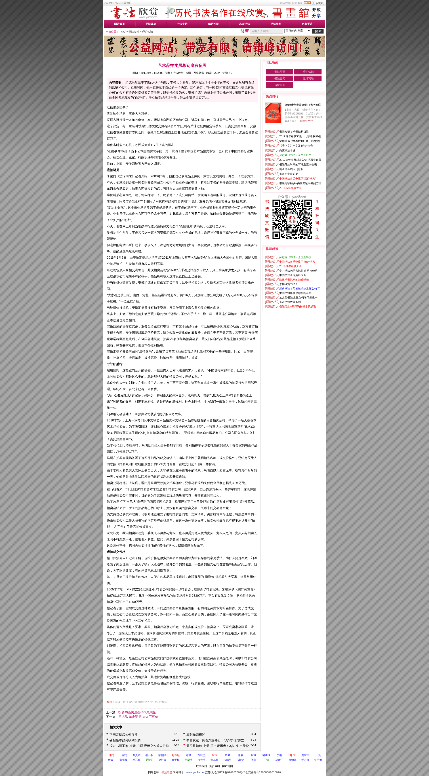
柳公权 (149, 755)
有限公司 (120, 702)
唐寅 (110, 759)
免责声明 (214, 766)
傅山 (253, 759)
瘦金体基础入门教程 (291, 169)
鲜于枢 (176, 759)
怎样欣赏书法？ (288, 284)
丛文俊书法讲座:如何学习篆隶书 (298, 297)
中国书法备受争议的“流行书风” (297, 178)
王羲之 (111, 755)
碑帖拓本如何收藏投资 (125, 740)
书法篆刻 (150, 23)
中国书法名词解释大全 (292, 275)
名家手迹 (307, 23)
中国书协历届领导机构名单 (295, 293)
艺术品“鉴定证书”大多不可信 (138, 717)
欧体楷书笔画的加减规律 (294, 279)
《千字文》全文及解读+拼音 (296, 145)
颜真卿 (136, 755)
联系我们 (201, 766)
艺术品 (163, 702)
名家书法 (244, 23)
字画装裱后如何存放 (123, 734)
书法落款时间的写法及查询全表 (298, 164)
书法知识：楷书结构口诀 (294, 131)
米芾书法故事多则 (290, 302)
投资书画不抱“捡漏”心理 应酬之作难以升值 (139, 746)
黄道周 (124, 759)
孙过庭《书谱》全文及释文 (295, 155)
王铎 (266, 759)
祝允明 (202, 759)
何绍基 (292, 759)
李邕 (279, 755)
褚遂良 (266, 755)
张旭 (253, 755)
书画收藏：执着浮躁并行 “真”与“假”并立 (215, 740)
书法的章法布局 (288, 173)
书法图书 (279, 71)
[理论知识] (272, 131)
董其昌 (214, 759)
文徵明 (189, 759)
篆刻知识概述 (195, 734)
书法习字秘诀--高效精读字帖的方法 (300, 183)
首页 (123, 31)
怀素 (240, 755)
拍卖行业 (143, 702)
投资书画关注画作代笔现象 (137, 712)
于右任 (305, 759)
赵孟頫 (176, 755)
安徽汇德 (131, 702)
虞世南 (305, 755)
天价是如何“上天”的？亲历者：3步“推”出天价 (217, 746)
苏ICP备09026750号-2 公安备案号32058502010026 (249, 772)
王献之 (124, 755)
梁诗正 (149, 759)
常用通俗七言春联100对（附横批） (300, 141)
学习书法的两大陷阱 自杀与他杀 (298, 270)
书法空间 (279, 78)
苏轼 (188, 755)
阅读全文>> (306, 121)
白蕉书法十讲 (287, 150)
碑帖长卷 (213, 23)
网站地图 (227, 766)
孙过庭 (162, 759)
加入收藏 (285, 2)
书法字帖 (182, 23)
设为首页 (297, 2)
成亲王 (279, 759)
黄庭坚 (202, 755)
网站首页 (119, 23)
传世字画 (279, 85)
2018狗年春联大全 (290, 188)
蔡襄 (227, 755)
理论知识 (147, 31)
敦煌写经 (308, 78)
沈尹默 (318, 759)
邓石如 (136, 759)
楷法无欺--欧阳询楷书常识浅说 (297, 306)
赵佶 (292, 755)
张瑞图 (227, 759)
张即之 (240, 759)
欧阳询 (162, 755)
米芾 (214, 755)
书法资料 (276, 23)
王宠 (318, 755)
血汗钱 (154, 702)
